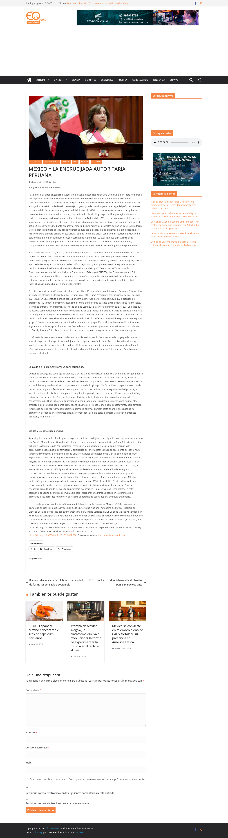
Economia (107, 79)
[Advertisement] (114, 52)
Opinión (58, 79)
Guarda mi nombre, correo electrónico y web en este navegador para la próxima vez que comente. (87, 779)
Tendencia (159, 79)
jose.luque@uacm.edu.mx (111, 535)
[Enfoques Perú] (29, 80)
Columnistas (35, 162)
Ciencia (76, 79)
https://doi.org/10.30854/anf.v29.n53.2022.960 (52, 535)
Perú (75, 162)
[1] (61, 187)
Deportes (90, 79)
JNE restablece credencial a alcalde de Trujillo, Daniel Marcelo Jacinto (115, 582)
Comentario (34, 690)
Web (28, 762)
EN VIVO (174, 79)
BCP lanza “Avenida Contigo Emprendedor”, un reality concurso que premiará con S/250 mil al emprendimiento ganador (175, 225)
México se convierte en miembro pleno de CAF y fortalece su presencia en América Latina (127, 634)
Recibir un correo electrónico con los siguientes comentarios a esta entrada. (70, 793)
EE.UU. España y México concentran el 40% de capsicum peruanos (44, 632)
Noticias (40, 79)
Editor (54, 182)
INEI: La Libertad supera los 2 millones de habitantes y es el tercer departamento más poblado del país (173, 205)
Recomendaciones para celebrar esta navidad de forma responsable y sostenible (56, 582)
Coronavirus (140, 79)
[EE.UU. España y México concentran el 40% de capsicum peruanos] (44, 603)
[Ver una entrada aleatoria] (198, 80)
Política (122, 79)
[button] (47, 80)
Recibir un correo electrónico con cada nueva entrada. (57, 803)
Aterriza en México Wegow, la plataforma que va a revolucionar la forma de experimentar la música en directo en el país (85, 638)
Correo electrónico (38, 747)
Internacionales (51, 162)
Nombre (32, 732)
